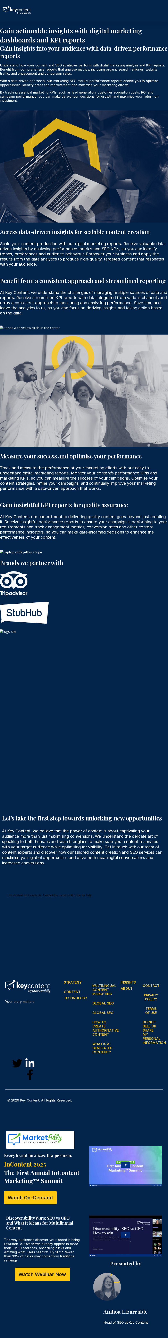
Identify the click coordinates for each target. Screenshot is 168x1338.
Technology (76, 998)
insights (129, 982)
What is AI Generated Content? (102, 1048)
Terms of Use (151, 1011)
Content (72, 992)
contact (151, 986)
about (127, 988)
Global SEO (103, 1013)
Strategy (73, 982)
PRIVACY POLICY (151, 997)
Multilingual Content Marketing (104, 990)
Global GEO (103, 1003)
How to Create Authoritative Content (105, 1028)
